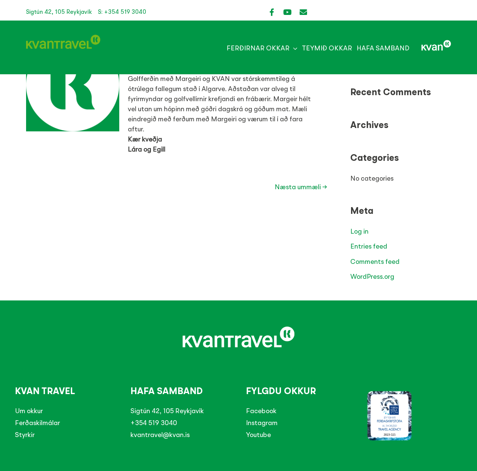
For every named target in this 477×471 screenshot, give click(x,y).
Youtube (258, 435)
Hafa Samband (383, 48)
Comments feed (374, 262)
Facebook (261, 411)
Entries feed (368, 246)
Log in (359, 231)
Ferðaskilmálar (37, 423)
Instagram (262, 423)
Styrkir (25, 435)
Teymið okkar (327, 48)
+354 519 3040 (153, 423)
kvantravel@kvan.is (160, 435)
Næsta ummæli (301, 187)
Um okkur (29, 411)
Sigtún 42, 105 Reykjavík (167, 411)
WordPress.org (372, 277)
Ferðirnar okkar (258, 48)
